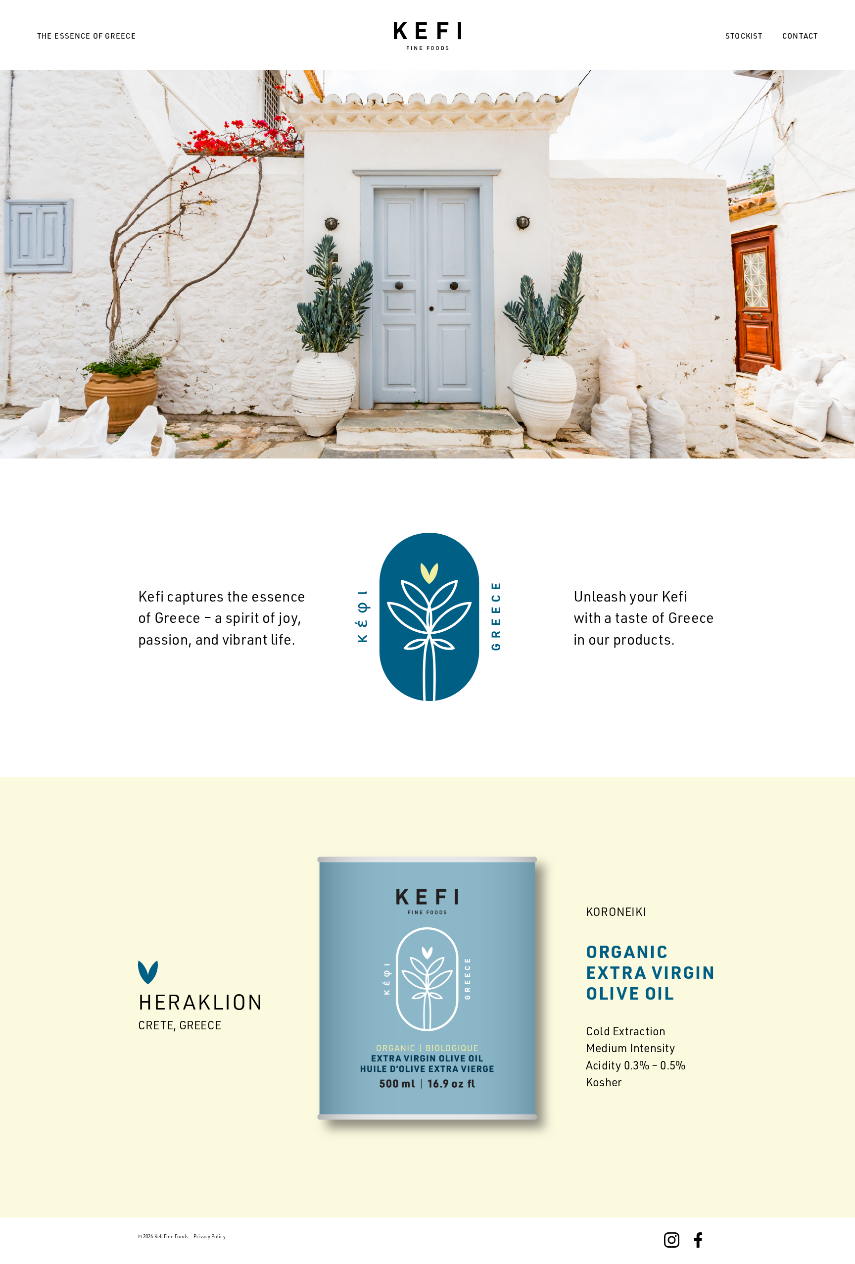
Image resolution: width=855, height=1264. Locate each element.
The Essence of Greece (86, 36)
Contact (800, 36)
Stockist (743, 36)
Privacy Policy (209, 1236)
